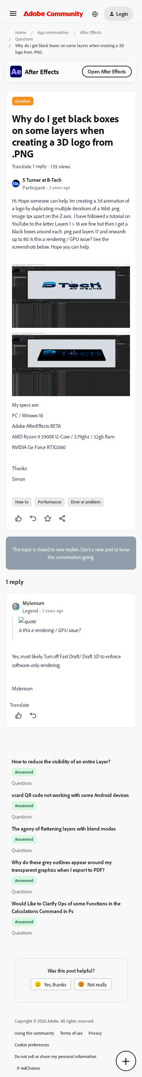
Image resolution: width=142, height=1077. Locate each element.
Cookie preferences (32, 1044)
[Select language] (95, 14)
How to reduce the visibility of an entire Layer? (61, 761)
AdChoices (30, 1068)
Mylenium (33, 603)
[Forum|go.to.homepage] (53, 14)
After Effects (91, 32)
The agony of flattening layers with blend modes (64, 828)
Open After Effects (107, 71)
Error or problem (85, 502)
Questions (24, 39)
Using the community (34, 1033)
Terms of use (71, 1033)
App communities (53, 32)
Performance (50, 502)
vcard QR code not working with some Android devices (70, 795)
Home (20, 32)
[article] (71, 660)
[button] (13, 16)
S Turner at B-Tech (42, 180)
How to (21, 502)
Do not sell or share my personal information (55, 1056)
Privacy (95, 1033)
